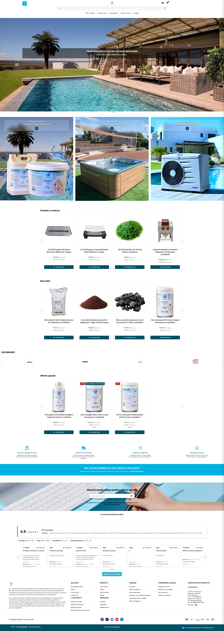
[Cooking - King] (140, 362)
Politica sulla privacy (77, 604)
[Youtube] (117, 619)
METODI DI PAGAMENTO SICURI (27, 453)
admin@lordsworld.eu (197, 602)
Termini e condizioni (164, 595)
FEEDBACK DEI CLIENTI (197, 453)
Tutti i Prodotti (90, 13)
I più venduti (104, 586)
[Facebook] (102, 619)
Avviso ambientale (134, 592)
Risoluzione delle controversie (80, 610)
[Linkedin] (122, 619)
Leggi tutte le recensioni (112, 574)
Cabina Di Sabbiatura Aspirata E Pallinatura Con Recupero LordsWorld (165, 252)
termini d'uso (108, 499)
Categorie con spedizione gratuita (139, 595)
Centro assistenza (134, 589)
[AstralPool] (85, 362)
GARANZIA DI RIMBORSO (140, 453)
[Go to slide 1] (110, 112)
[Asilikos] (29, 362)
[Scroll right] (182, 240)
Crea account (75, 592)
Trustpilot (26, 547)
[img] (36, 159)
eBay (51, 547)
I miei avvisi (74, 595)
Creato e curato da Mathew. (112, 627)
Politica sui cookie (76, 601)
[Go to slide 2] (114, 112)
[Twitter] (112, 619)
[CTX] (195, 362)
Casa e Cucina (126, 13)
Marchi (102, 595)
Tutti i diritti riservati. (35, 627)
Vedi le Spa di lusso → (137, 471)
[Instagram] (107, 619)
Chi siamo (132, 586)
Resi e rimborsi (163, 592)
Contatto (102, 601)
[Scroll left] (42, 240)
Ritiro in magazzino (135, 601)
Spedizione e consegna (165, 589)
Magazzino (103, 604)
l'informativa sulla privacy (122, 499)
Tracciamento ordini (77, 586)
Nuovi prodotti (104, 592)
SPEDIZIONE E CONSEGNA (84, 453)
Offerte (102, 589)
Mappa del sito (104, 607)
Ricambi (136, 13)
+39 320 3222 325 (195, 600)
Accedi (73, 589)
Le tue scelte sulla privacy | (193, 627)
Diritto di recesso (76, 607)
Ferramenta (114, 13)
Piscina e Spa (102, 13)
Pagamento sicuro (163, 586)
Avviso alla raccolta (207, 627)
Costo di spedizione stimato (137, 598)
